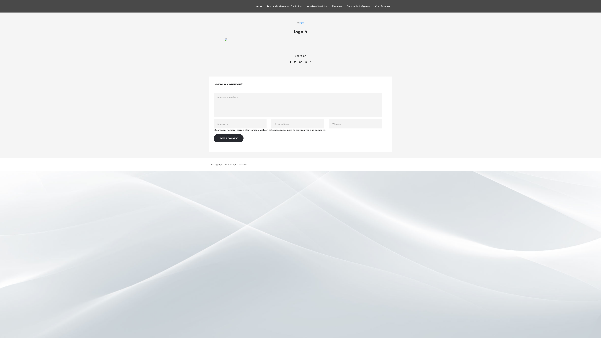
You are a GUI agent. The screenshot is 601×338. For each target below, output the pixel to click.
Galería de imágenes (358, 6)
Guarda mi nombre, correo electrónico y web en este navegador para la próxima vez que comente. (270, 130)
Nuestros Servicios (316, 6)
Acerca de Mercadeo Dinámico (284, 6)
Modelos (337, 6)
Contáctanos (382, 6)
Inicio (259, 6)
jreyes (301, 23)
